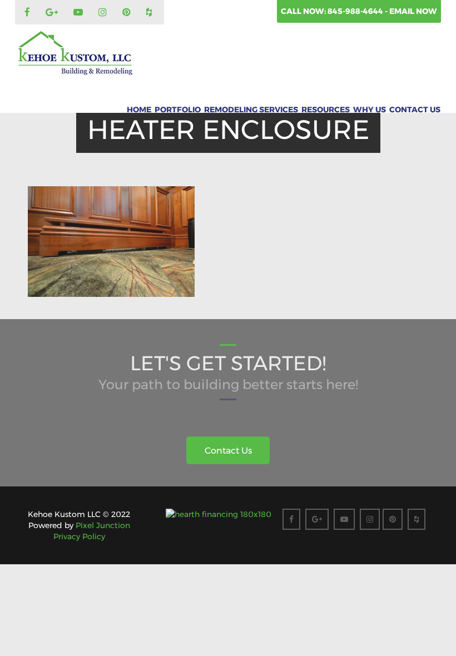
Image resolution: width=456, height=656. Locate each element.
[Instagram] (104, 13)
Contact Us (414, 110)
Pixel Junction (103, 525)
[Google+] (53, 13)
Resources (325, 110)
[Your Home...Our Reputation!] (75, 53)
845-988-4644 (356, 11)
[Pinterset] (128, 13)
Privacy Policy (79, 536)
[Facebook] (28, 13)
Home (139, 110)
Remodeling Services (251, 110)
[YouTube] (79, 13)
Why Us (369, 110)
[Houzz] (150, 13)
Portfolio (178, 110)
